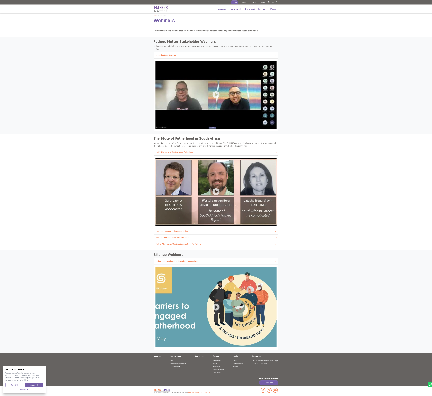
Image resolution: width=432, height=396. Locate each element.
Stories (235, 361)
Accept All (34, 385)
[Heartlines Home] (276, 2)
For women (216, 366)
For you (216, 356)
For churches (217, 372)
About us (157, 356)
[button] (244, 2)
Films (171, 361)
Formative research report (178, 364)
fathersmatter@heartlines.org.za (268, 361)
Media (235, 356)
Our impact (199, 356)
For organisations (218, 369)
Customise (24, 389)
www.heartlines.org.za (195, 392)
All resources (217, 361)
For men (215, 364)
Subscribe (268, 382)
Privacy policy (208, 392)
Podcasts (235, 366)
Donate (234, 2)
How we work (175, 356)
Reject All (14, 385)
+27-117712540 (262, 364)
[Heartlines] (162, 391)
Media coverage (238, 364)
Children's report (175, 366)
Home (155, 16)
